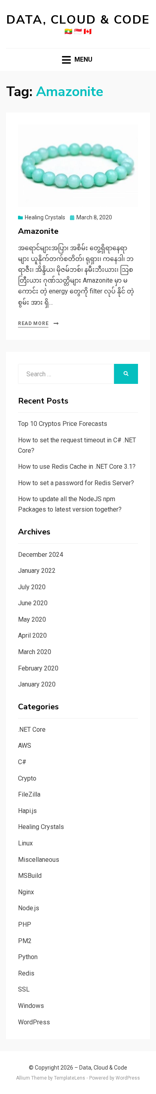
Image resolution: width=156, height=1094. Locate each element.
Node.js (28, 908)
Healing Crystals (45, 217)
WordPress (34, 1022)
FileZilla (29, 794)
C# (22, 762)
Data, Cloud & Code (78, 20)
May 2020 (32, 619)
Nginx (26, 892)
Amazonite (38, 231)
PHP (24, 924)
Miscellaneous (38, 859)
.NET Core (32, 729)
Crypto (27, 778)
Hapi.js (27, 811)
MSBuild (30, 875)
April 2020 (32, 635)
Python (28, 957)
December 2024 (40, 554)
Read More (33, 323)
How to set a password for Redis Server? (76, 483)
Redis (26, 973)
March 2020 (34, 652)
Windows (31, 1006)
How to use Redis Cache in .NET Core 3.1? (77, 466)
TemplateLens (69, 1078)
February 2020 (38, 668)
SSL (24, 989)
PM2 (25, 941)
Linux (25, 843)
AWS (24, 745)
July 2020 (32, 587)
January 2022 (37, 570)
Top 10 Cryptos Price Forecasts (62, 424)
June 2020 (33, 603)
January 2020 (37, 684)
